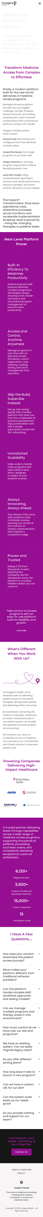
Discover (21, 630)
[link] (9, 3)
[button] (39, 3)
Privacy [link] (21, 1173)
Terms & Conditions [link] (22, 1170)
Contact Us (21, 1152)
